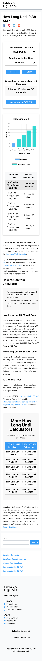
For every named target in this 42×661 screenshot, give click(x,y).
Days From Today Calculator (14, 559)
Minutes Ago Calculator (12, 563)
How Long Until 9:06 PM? (13, 571)
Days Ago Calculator (11, 555)
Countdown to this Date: (21, 47)
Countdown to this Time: (21, 58)
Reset (12, 72)
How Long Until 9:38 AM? (29, 396)
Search (5, 539)
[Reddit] (19, 25)
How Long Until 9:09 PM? (13, 567)
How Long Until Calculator (16, 254)
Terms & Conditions (10, 527)
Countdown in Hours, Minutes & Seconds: (21, 82)
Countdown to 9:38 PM (21, 102)
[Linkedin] (14, 25)
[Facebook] (4, 25)
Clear (29, 72)
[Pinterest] (9, 25)
